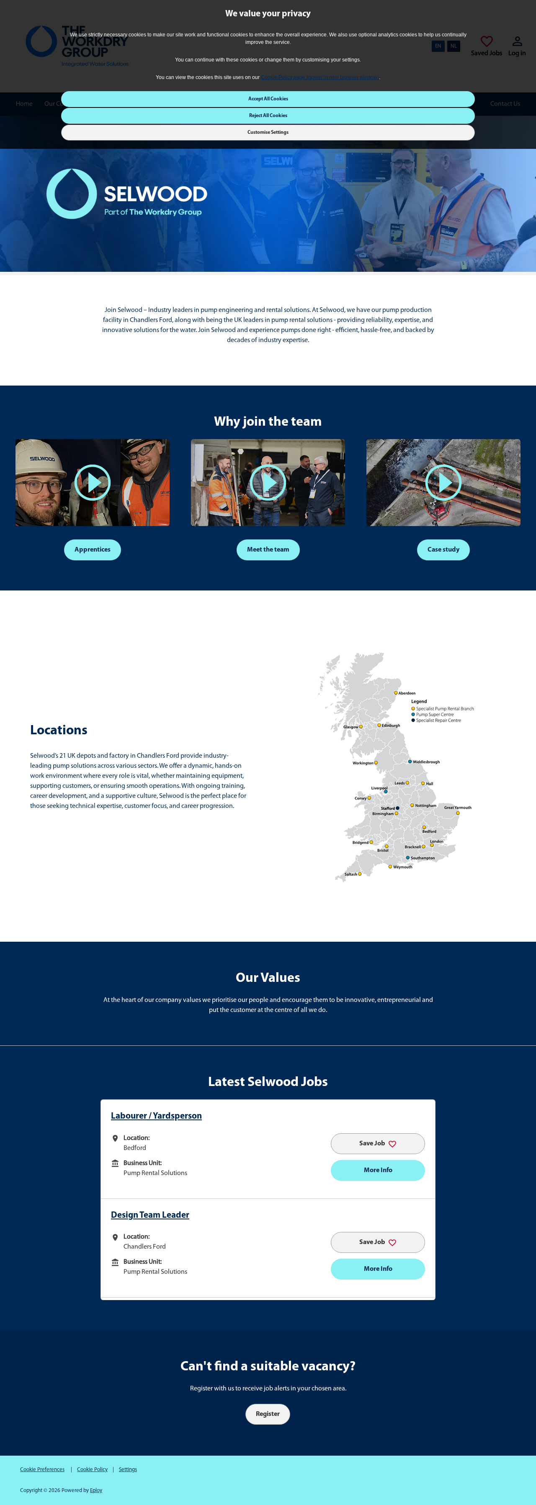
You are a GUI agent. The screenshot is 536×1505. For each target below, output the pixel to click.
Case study (443, 550)
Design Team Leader (150, 1215)
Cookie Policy (92, 1469)
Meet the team (268, 550)
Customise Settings (268, 132)
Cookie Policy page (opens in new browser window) (320, 77)
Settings (128, 1469)
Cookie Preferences (42, 1469)
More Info (378, 1170)
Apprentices (93, 550)
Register (268, 1414)
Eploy (96, 1490)
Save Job (372, 1143)
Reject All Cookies (268, 115)
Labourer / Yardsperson (156, 1116)
